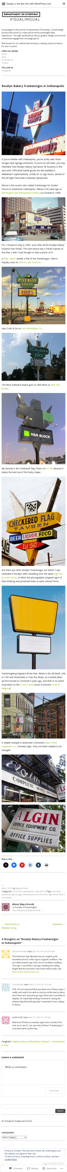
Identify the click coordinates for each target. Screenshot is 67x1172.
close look (17, 891)
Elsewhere (59, 924)
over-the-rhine (41, 894)
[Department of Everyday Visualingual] (33, 17)
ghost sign (17, 894)
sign (50, 894)
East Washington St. (32, 328)
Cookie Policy (11, 1159)
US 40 (49, 468)
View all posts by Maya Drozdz (27, 910)
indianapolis (28, 891)
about (4, 54)
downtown (6, 894)
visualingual (18, 984)
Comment (54, 1090)
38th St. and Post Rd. (29, 262)
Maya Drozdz (22, 888)
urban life (57, 894)
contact (5, 63)
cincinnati (56, 891)
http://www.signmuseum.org (25, 972)
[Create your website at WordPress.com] (33, 3)
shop (4, 57)
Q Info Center (27, 684)
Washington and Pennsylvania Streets (20, 193)
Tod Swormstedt (19, 951)
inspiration (39, 891)
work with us (7, 60)
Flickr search (10, 258)
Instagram (6, 71)
